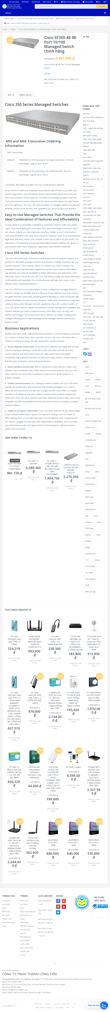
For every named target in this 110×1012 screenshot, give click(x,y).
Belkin (87, 392)
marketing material (91, 262)
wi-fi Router (88, 186)
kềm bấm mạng (90, 135)
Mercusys (89, 497)
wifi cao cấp (90, 591)
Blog (22, 908)
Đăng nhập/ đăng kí (28, 911)
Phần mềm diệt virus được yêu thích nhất (36, 18)
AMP (87, 367)
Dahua (98, 433)
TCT (85, 302)
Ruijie (87, 547)
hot (84, 342)
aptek (87, 379)
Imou (87, 471)
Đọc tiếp (18, 479)
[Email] (58, 912)
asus (87, 386)
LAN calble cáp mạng (92, 208)
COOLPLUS (90, 427)
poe (99, 522)
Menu (8, 13)
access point (88, 190)
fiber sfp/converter (91, 240)
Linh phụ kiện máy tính (93, 161)
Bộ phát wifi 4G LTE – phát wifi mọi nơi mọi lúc (76, 18)
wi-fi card (87, 200)
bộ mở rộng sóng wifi (92, 400)
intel (97, 471)
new (85, 153)
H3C (87, 459)
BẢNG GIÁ (6, 911)
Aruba (97, 379)
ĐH (99, 2)
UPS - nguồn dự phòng (93, 128)
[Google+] (64, 901)
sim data (87, 132)
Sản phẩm (88, 2)
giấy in (86, 124)
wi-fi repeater (89, 193)
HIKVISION (89, 465)
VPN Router (88, 324)
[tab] (11, 94)
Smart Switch (88, 298)
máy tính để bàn (90, 273)
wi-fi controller (89, 335)
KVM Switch (88, 248)
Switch (13, 29)
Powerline (87, 295)
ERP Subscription (27, 926)
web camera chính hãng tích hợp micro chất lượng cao (28, 23)
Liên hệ (37, 2)
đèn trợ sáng (88, 121)
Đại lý (4, 908)
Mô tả (11, 95)
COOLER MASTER (93, 421)
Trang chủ (6, 900)
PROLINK (89, 528)
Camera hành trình (91, 230)
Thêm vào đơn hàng (33, 479)
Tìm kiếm (101, 6)
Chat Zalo (15, 2)
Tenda (97, 560)
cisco (51, 83)
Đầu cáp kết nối (89, 211)
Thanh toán (7, 919)
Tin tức (22, 955)
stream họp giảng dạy (92, 142)
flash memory (89, 244)
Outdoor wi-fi (89, 277)
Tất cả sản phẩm (26, 948)
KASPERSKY (90, 484)
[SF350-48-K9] (23, 43)
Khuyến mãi (88, 338)
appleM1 (87, 164)
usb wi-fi (86, 197)
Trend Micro (90, 579)
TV (57, 2)
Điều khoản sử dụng (71, 2)
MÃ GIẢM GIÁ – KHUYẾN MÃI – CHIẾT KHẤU (26, 940)
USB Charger (88, 313)
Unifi (87, 585)
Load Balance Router (92, 259)
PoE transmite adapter (93, 291)
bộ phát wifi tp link (93, 408)
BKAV (98, 392)
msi (86, 516)
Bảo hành (47, 2)
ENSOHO (89, 446)
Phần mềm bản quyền (92, 139)
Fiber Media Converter (92, 237)
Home (4, 29)
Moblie (26, 2)
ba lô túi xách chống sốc (93, 117)
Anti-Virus (89, 373)
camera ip (87, 233)
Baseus (98, 386)
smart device (88, 255)
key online (87, 157)
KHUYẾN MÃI (25, 929)
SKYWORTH (90, 553)
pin (84, 288)
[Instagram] (58, 907)
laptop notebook (90, 251)
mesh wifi (89, 503)
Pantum (88, 522)
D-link (87, 433)
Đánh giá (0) (25, 95)
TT (106, 2)
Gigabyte (89, 452)
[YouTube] (64, 907)
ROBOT (88, 541)
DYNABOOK (90, 440)
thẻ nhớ (86, 113)
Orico (96, 516)
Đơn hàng (24, 922)
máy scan (87, 266)
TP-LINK (89, 572)
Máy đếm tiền (89, 150)
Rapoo (88, 534)
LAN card (87, 204)
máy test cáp (88, 269)
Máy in (86, 146)
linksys (88, 490)
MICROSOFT (90, 509)
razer (98, 534)
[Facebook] (58, 901)
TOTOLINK (90, 566)
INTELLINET (90, 478)
